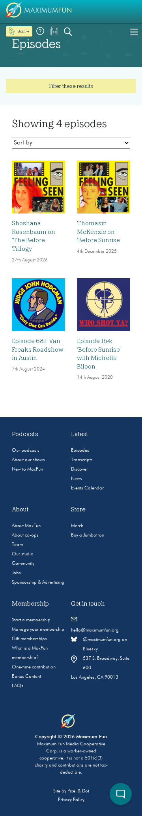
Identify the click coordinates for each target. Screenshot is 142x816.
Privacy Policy (71, 800)
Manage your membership (38, 629)
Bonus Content (26, 676)
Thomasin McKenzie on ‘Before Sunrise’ (99, 232)
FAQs (17, 686)
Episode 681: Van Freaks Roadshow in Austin (38, 349)
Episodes (80, 450)
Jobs (16, 573)
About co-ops (25, 535)
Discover (79, 469)
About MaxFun (26, 526)
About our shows (28, 460)
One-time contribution (34, 667)
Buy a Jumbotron (87, 535)
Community (23, 563)
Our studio (23, 554)
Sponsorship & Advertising (38, 582)
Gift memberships (29, 639)
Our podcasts (25, 450)
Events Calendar (87, 488)
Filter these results (71, 86)
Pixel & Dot (78, 791)
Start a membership (31, 620)
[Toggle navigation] (134, 31)
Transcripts (82, 460)
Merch (77, 526)
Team (17, 544)
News (76, 478)
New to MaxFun (27, 469)
